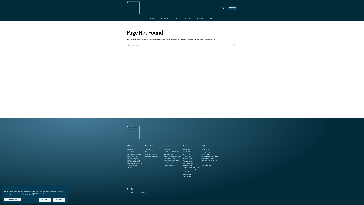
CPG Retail (167, 150)
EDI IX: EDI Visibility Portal (134, 163)
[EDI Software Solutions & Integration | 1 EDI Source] (133, 8)
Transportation (168, 154)
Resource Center (188, 159)
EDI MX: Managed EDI (133, 159)
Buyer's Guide (187, 154)
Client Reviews (187, 176)
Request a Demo (132, 152)
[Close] (65, 188)
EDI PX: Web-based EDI (133, 161)
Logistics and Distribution (172, 152)
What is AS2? (187, 152)
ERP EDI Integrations (151, 156)
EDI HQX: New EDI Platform (135, 154)
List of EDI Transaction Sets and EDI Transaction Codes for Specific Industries (191, 170)
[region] (35, 194)
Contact (232, 8)
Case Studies (187, 174)
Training (147, 150)
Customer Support (151, 154)
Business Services (169, 165)
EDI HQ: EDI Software (133, 156)
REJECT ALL (45, 199)
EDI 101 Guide (187, 156)
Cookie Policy (35, 193)
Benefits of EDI (187, 165)
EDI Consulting (149, 152)
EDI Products (131, 150)
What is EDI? (186, 150)
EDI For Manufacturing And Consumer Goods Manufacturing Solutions (172, 159)
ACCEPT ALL (59, 199)
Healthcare (167, 163)
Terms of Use (205, 150)
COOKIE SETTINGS (13, 199)
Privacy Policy (205, 152)
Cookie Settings (206, 165)
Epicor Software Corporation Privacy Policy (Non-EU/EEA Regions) (209, 156)
